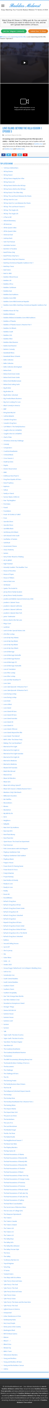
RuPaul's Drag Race (10, 901)
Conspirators (8, 448)
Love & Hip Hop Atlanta (11, 637)
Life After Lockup (9, 634)
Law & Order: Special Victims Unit (14, 630)
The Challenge (8, 1070)
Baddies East (38, 144)
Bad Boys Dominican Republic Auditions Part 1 (19, 263)
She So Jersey (8, 950)
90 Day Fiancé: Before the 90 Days (15, 185)
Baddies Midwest (24, 6)
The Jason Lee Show (10, 1116)
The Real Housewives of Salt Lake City (16, 1193)
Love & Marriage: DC (10, 662)
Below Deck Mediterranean (12, 381)
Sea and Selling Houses (11, 943)
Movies (6, 806)
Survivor (6, 1024)
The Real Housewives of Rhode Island (16, 1189)
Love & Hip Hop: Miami (11, 648)
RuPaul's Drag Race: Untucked (13, 915)
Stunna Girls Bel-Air (10, 1010)
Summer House (8, 1014)
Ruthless (6, 940)
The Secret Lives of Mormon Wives (15, 1207)
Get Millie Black (8, 528)
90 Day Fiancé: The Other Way (13, 192)
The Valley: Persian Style (11, 1249)
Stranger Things (9, 1007)
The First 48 (7, 1087)
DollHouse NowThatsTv (11, 476)
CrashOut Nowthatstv (10, 451)
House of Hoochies (10, 571)
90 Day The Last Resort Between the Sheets (17, 196)
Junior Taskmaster (9, 616)
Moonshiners (8, 803)
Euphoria (6, 486)
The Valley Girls (8, 1242)
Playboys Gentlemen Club (12, 852)
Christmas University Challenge (14, 441)
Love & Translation (10, 669)
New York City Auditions (11, 827)
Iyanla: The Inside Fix (10, 588)
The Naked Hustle (9, 1137)
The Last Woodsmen (10, 1126)
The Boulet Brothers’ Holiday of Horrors (16, 1063)
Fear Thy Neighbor (10, 500)
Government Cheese (10, 546)
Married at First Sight (10, 746)
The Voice (7, 1253)
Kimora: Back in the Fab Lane (13, 620)
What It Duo (7, 1344)
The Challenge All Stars (11, 1073)
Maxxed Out (8, 775)
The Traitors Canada (10, 1221)
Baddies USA (8, 335)
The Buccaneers (9, 1066)
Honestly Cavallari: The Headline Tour (16, 567)
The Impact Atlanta (10, 1109)
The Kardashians (9, 1119)
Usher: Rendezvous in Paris (12, 1316)
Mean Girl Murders (10, 778)
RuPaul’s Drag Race (10, 919)
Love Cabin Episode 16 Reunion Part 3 (16, 690)
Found (6, 507)
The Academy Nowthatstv (12, 1049)
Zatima (6, 1369)
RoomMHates (8, 898)
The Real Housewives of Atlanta (14, 1154)
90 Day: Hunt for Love (10, 199)
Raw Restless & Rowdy (11, 880)
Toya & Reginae (9, 1263)
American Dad (8, 235)
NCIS (5, 817)
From (5, 518)
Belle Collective (8, 360)
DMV (5, 472)
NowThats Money (9, 834)
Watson (6, 1337)
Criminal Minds (8, 455)
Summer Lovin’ (8, 1021)
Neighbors (7, 820)
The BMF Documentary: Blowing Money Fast (18, 1059)
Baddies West (8, 339)
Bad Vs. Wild (8, 273)
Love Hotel (7, 701)
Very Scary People (9, 1323)
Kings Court (7, 623)
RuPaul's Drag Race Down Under (14, 908)
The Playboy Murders (10, 1147)
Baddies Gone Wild (10, 298)
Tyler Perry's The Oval (11, 1284)
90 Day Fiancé (8, 175)
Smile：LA (7, 961)
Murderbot (7, 810)
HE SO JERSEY (8, 560)
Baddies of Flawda (10, 321)
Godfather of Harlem (10, 539)
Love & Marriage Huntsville (12, 655)
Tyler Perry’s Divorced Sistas (13, 1291)
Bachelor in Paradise (10, 249)
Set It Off (7, 947)
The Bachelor (8, 1056)
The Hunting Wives (9, 1105)
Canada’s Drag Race (10, 419)
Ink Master (7, 585)
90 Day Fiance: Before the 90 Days (15, 189)
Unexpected (8, 1313)
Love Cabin (7, 683)
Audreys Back (8, 238)
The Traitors (8, 1218)
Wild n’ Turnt (8, 1351)
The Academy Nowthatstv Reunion (15, 1052)
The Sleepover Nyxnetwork (12, 1214)
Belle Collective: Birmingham (13, 367)
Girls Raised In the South (11, 535)
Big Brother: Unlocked (11, 395)
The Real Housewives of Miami (13, 1172)
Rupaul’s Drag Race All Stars (13, 922)
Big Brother (7, 388)
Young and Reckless (10, 1358)
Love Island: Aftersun (10, 729)
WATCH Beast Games (10, 1334)
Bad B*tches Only (9, 252)
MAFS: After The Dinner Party (13, 739)
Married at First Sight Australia (13, 753)
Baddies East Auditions (11, 294)
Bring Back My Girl (9, 412)
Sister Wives (7, 957)
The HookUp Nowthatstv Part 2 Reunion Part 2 (18, 1102)
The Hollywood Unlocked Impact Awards (17, 1091)
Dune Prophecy (8, 483)
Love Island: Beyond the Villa (16, 37)
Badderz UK (7, 280)
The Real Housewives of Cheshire (14, 1168)
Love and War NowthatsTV (12, 680)
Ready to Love (8, 884)
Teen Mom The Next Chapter (13, 1042)
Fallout (6, 490)
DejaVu (6, 465)
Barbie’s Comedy (9, 349)
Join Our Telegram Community (13, 31)
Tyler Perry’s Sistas (10, 1295)
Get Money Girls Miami (11, 532)
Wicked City (7, 1348)
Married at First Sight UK (11, 757)
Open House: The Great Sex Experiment (16, 841)
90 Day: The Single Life (11, 210)
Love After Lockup (9, 673)
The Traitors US (9, 1232)
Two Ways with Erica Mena (12, 1277)
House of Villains (9, 578)
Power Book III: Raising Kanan (13, 866)
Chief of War (8, 437)
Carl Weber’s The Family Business (14, 426)
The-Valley (7, 1256)
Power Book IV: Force (11, 870)
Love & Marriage (9, 652)
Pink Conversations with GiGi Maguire (16, 848)
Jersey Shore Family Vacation (13, 592)
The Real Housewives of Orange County (16, 1179)
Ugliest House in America (12, 1309)
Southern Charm (9, 986)
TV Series (7, 1270)
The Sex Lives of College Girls (13, 1211)
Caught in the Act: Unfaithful (13, 430)
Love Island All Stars (10, 711)
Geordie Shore (8, 521)
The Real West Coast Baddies (13, 1204)
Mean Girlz (7, 782)
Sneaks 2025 (8, 964)
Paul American (8, 845)
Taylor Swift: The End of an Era (13, 1035)
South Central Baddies (11, 978)
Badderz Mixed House (11, 277)
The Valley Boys (9, 1239)
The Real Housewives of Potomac (14, 1182)
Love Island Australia (10, 718)
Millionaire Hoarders (10, 796)
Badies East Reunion (10, 346)
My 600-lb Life (8, 813)
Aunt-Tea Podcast (9, 242)
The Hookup (8, 1095)
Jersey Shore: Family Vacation (13, 595)
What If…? (7, 1341)
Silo (5, 954)
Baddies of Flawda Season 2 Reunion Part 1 (18, 325)
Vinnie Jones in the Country (12, 1327)
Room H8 (6, 894)
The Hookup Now (9, 1098)
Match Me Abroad (9, 771)
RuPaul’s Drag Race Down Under (14, 926)
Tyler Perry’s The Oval (11, 1305)
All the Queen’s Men (10, 231)
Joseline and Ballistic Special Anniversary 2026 (18, 599)
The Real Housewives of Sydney (14, 1200)
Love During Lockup (10, 694)
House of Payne (9, 574)
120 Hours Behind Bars (11, 168)
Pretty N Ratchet (9, 873)
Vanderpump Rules (10, 1320)
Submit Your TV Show (38, 31)
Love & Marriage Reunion (12, 659)
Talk (5, 1031)
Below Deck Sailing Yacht (12, 384)
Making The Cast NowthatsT (13, 743)
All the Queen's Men (10, 228)
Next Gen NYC (8, 831)
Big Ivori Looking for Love (12, 402)
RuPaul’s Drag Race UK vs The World (15, 933)
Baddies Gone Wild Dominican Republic (16, 301)
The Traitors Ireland (10, 1225)
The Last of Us (8, 1123)
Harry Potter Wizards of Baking (14, 557)
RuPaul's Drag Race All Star (12, 905)
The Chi (6, 1077)
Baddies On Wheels (10, 328)
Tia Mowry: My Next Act (11, 1260)
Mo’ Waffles (7, 799)
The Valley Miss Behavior (12, 1246)
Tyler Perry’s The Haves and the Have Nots (17, 1302)
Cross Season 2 (9, 458)
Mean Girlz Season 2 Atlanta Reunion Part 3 (17, 789)
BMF (5, 409)
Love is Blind (8, 704)
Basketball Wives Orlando (12, 356)
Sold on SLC (7, 971)
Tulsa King (7, 1267)
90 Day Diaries (8, 171)
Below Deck (7, 370)
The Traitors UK (9, 1228)
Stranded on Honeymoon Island (14, 1003)
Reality (6, 891)
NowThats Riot (8, 838)
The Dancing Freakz (10, 1080)
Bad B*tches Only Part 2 (11, 256)
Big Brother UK (8, 391)
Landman (7, 627)
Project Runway (8, 877)
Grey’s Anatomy (9, 550)
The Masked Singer (10, 1130)
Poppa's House (8, 862)
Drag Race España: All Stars (12, 479)
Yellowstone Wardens (11, 1355)
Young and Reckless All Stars (13, 1362)
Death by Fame (8, 462)
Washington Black (9, 1330)
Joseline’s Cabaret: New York (13, 613)
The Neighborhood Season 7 (13, 1140)
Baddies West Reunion (11, 342)
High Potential (8, 564)
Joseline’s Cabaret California (13, 606)
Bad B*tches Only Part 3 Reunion (14, 259)
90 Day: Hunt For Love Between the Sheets (17, 203)
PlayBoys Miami (9, 859)
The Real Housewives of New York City (16, 1175)
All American (8, 224)
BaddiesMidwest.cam (15, 1386)
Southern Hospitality (10, 993)
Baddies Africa (8, 284)
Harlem (6, 553)
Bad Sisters (7, 270)
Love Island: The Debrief (12, 736)
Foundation (7, 511)
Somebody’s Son (9, 975)
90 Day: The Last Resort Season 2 (14, 206)
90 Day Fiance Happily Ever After (14, 178)
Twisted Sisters (8, 1274)
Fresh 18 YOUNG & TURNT (12, 514)
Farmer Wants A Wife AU (11, 497)
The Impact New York (11, 1112)
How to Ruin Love (9, 581)
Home (4, 37)
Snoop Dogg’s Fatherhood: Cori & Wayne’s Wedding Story (22, 968)
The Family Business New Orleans (14, 1084)
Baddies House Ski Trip (11, 310)
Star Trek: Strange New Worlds (13, 996)
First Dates (7, 504)
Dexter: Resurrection (10, 469)
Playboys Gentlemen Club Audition (15, 855)
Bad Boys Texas (9, 266)
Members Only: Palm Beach (12, 792)
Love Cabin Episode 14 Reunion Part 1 (16, 687)
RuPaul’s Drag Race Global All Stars (15, 929)
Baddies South (8, 332)
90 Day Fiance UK (9, 182)
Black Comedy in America (12, 405)
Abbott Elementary (10, 221)
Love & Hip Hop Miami (11, 641)
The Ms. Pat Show (9, 1133)
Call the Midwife (9, 416)
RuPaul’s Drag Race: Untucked (13, 936)
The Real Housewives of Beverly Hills (15, 1158)
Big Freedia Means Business (13, 398)
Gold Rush (7, 543)
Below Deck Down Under (12, 374)
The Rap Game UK (9, 1151)
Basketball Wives (9, 353)
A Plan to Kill (7, 217)
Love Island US (8, 725)
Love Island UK (8, 722)
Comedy (6, 444)
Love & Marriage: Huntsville (12, 666)
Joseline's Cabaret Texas (11, 602)
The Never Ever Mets (10, 1144)
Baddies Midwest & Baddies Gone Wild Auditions (19, 317)
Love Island (7, 708)
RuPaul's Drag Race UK (11, 912)
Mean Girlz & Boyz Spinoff (12, 785)
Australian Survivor (10, 245)
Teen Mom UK (8, 1045)
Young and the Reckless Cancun (14, 1365)
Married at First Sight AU (11, 750)
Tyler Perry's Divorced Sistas (13, 1281)
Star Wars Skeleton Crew (11, 1000)
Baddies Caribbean (10, 287)
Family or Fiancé (9, 493)
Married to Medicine (10, 761)
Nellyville (6, 824)
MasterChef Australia (10, 768)
